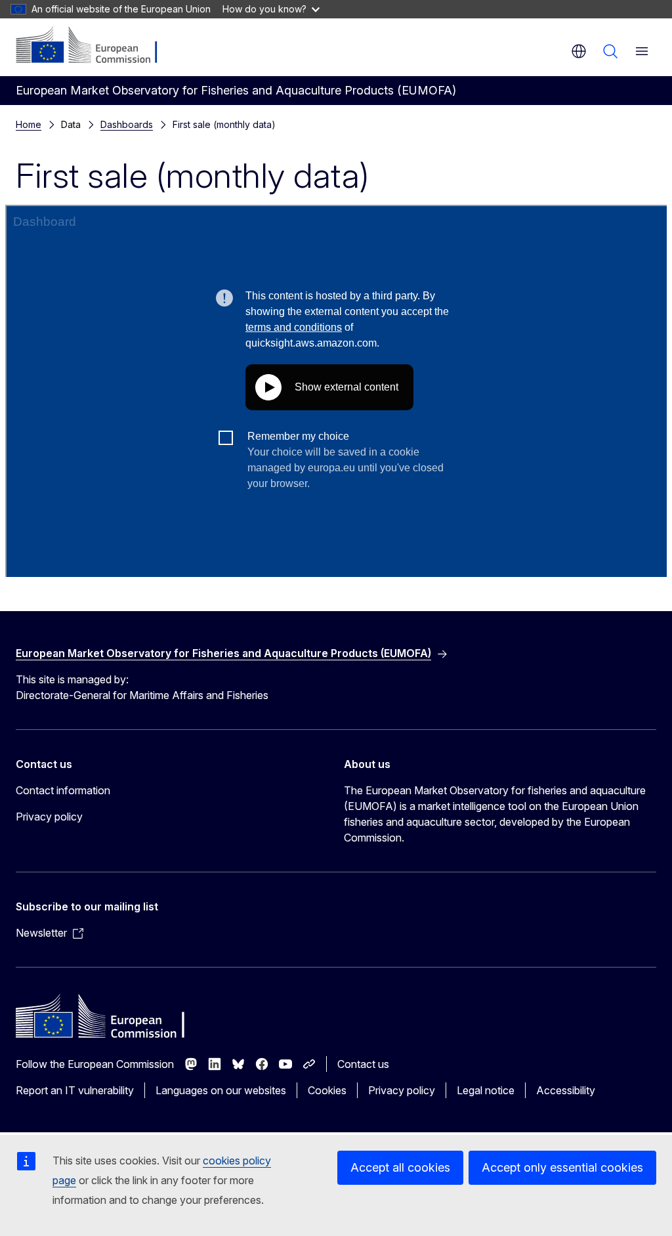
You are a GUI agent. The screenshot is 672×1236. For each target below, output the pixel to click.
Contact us (363, 1064)
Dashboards (126, 124)
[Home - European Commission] (95, 46)
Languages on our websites (221, 1090)
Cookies (327, 1090)
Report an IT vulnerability (75, 1090)
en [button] (578, 51)
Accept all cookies (400, 1167)
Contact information (63, 790)
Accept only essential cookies (562, 1167)
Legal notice (485, 1090)
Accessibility (565, 1090)
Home (28, 124)
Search (610, 51)
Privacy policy (49, 816)
